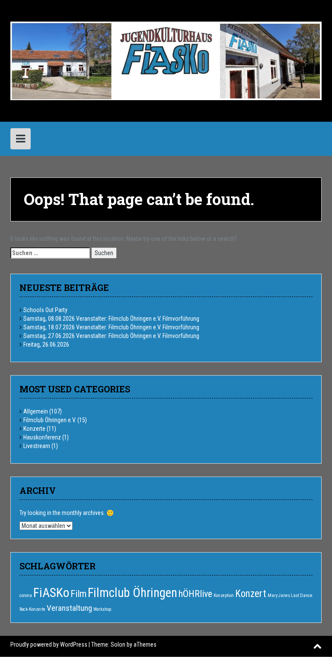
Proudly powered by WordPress (48, 644)
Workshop (102, 609)
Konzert (250, 594)
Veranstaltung (69, 608)
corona (25, 595)
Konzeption (224, 595)
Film (78, 593)
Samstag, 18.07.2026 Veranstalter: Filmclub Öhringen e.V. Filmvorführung (111, 327)
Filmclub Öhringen (132, 592)
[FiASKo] (166, 60)
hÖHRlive (195, 593)
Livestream (36, 445)
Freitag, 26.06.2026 (46, 344)
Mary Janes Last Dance (290, 595)
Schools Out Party (45, 309)
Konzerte (34, 428)
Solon (118, 644)
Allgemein (35, 411)
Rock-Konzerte (32, 609)
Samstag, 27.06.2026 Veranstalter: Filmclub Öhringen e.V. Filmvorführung (111, 335)
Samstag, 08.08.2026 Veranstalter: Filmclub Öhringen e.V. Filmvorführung (111, 318)
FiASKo (51, 592)
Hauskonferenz (42, 437)
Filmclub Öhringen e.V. (49, 420)
